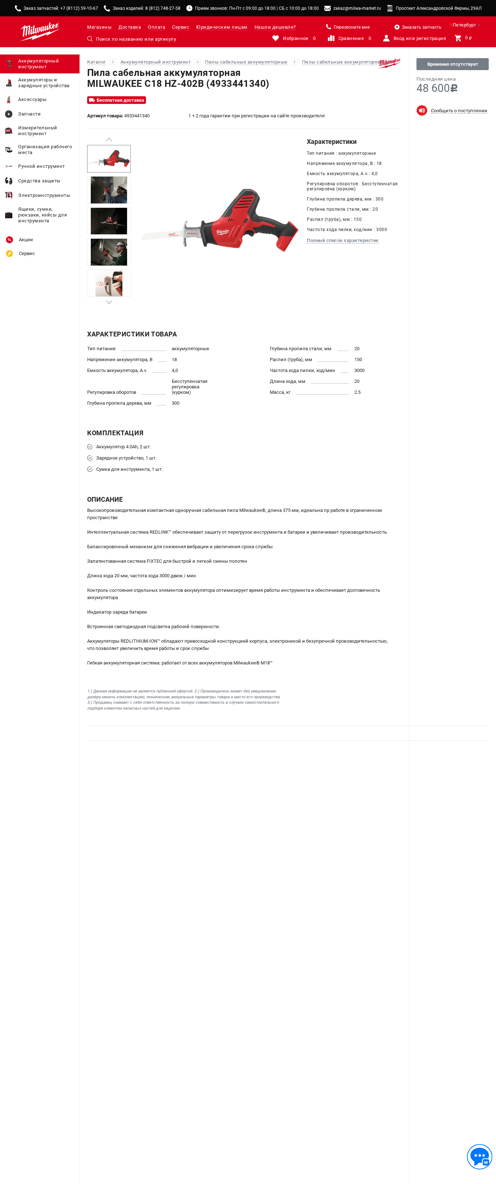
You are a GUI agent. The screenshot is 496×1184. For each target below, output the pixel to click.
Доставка (129, 27)
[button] (109, 139)
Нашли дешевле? (275, 27)
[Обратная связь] (479, 1156)
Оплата (156, 27)
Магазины (99, 27)
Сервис (180, 27)
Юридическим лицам (222, 27)
